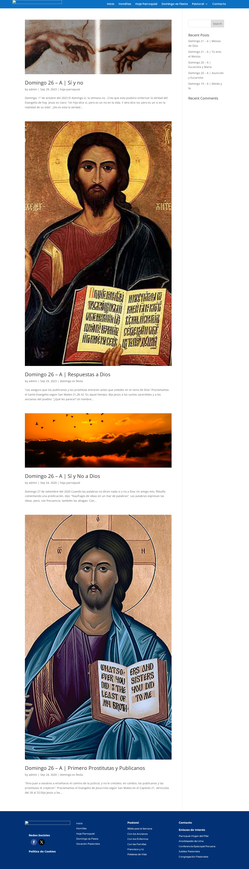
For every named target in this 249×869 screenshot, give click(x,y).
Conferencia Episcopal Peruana (197, 846)
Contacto (219, 4)
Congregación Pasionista (193, 856)
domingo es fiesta (71, 381)
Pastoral (198, 4)
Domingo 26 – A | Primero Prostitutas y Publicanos (85, 767)
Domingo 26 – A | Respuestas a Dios (67, 374)
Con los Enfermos (137, 838)
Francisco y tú (135, 849)
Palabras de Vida (137, 854)
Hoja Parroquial (146, 4)
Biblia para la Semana (139, 828)
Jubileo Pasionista (189, 851)
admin (33, 89)
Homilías (125, 4)
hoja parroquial (70, 89)
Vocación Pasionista (88, 843)
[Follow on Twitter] (42, 842)
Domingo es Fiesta (175, 4)
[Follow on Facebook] (34, 842)
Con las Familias (136, 844)
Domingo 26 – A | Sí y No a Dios (62, 475)
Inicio (110, 4)
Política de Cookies (42, 851)
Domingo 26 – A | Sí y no (54, 82)
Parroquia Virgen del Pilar (194, 836)
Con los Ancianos (137, 833)
